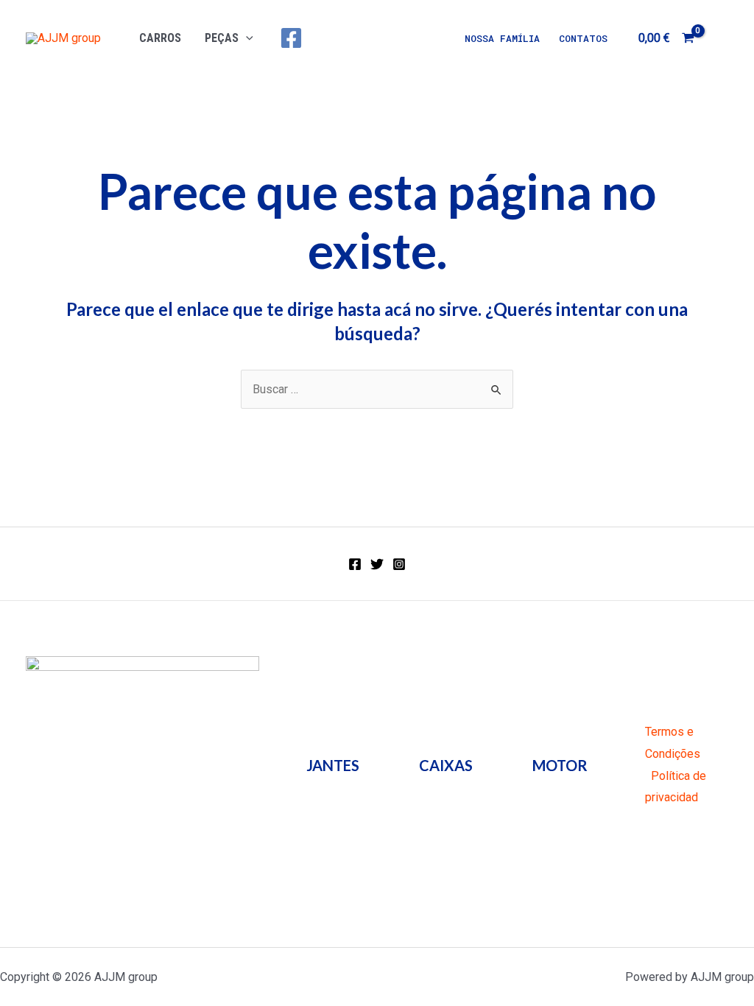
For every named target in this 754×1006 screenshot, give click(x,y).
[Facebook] (291, 38)
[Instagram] (399, 564)
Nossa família (502, 38)
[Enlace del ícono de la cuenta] (721, 38)
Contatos (583, 38)
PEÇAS (222, 38)
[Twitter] (377, 564)
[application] (246, 38)
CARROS (160, 38)
